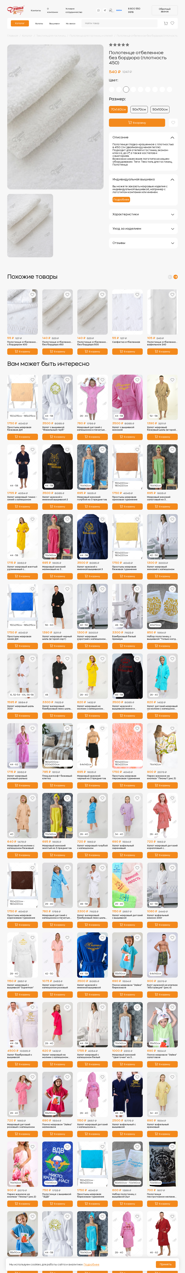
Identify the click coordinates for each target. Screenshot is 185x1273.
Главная (12, 35)
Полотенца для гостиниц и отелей (91, 35)
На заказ (70, 24)
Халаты (39, 24)
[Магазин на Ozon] (119, 10)
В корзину (24, 352)
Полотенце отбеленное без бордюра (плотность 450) (150, 35)
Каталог (20, 23)
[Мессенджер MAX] (112, 10)
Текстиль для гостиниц (51, 35)
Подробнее (121, 199)
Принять (166, 1264)
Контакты (36, 11)
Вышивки (54, 24)
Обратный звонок (165, 10)
